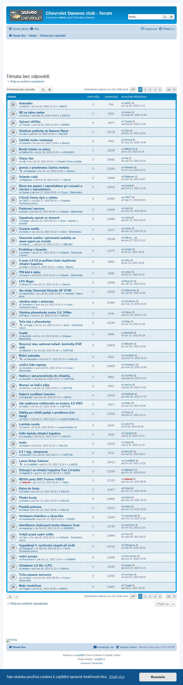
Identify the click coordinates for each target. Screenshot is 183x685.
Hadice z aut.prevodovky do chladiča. (45, 376)
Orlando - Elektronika (71, 211)
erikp (25, 267)
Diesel (67, 179)
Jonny (25, 231)
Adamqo (31, 171)
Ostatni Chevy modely (70, 161)
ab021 (25, 106)
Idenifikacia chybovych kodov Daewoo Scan (49, 525)
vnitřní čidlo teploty (32, 365)
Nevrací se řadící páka (34, 385)
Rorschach (28, 559)
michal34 (32, 359)
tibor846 (26, 336)
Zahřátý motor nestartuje (36, 140)
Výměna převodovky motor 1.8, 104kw (45, 312)
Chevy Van (26, 158)
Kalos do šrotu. (29, 488)
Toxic (25, 419)
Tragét (25, 588)
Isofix (23, 442)
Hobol (25, 445)
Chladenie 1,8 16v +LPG (35, 565)
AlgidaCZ (27, 473)
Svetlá (23, 333)
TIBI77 (25, 200)
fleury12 (26, 284)
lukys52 (26, 454)
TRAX (67, 473)
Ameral (26, 143)
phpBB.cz (100, 659)
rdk (24, 161)
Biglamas (27, 179)
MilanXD (26, 350)
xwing (25, 220)
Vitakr (25, 406)
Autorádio (26, 103)
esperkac (27, 528)
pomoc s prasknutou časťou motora (44, 167)
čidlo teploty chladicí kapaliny (39, 433)
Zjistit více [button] (117, 677)
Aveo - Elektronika (71, 231)
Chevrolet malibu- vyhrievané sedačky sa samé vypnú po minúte (47, 239)
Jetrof (25, 427)
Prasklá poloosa (30, 507)
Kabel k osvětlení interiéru (37, 394)
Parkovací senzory (31, 208)
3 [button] (150, 90)
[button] (133, 89)
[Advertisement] (91, 55)
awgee (25, 568)
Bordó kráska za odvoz (35, 149)
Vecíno (26, 388)
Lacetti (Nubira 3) (69, 419)
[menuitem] (34, 29)
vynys (25, 275)
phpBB (80, 655)
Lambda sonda (29, 424)
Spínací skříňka (29, 121)
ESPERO (69, 528)
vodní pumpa (28, 556)
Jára (24, 134)
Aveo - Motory (65, 267)
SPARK (65, 124)
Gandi (25, 192)
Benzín (66, 143)
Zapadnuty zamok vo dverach (39, 217)
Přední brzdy (28, 497)
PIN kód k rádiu (29, 272)
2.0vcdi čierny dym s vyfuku (38, 197)
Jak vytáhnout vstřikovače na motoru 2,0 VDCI (51, 403)
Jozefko (26, 379)
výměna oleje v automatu (36, 301)
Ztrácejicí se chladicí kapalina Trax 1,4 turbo (49, 470)
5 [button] (160, 90)
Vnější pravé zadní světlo (36, 534)
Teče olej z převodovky (35, 321)
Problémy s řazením (33, 249)
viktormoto (28, 293)
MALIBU (68, 244)
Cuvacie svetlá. (29, 228)
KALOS (66, 115)
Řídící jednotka (29, 355)
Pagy (30, 325)
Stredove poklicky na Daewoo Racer (44, 131)
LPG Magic (26, 281)
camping (26, 436)
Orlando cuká (28, 176)
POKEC (71, 519)
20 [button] (168, 90)
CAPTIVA (68, 350)
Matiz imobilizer (30, 585)
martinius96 (28, 519)
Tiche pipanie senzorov (35, 574)
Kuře (24, 211)
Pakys (25, 315)
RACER (63, 134)
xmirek (26, 252)
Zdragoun (27, 548)
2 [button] (145, 90)
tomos (25, 115)
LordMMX (32, 464)
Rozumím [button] (158, 677)
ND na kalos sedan (32, 112)
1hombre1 (27, 304)
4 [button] (155, 90)
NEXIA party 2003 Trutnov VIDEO (41, 479)
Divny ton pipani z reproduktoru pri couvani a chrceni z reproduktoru (50, 187)
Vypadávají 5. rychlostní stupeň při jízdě (47, 545)
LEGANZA (68, 152)
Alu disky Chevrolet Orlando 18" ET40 (45, 290)
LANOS (73, 464)
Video (66, 482)
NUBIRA (70, 559)
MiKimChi (27, 152)
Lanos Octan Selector (34, 461)
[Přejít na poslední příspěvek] (133, 103)
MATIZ (63, 106)
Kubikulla (27, 397)
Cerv (25, 537)
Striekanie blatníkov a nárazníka (41, 516)
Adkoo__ (27, 244)
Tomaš (26, 124)
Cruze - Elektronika (71, 192)
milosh (26, 482)
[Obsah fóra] (26, 14)
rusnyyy (26, 577)
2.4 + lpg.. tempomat (33, 451)
